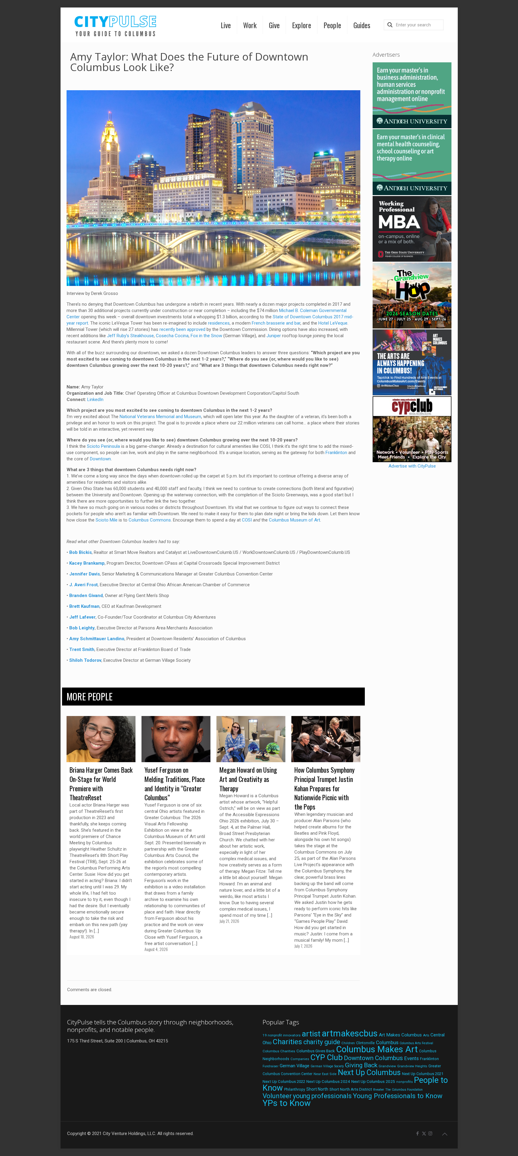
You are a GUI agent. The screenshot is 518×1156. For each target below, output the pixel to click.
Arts (426, 1035)
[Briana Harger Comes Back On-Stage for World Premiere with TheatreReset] (101, 739)
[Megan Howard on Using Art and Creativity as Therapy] (250, 739)
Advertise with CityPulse (412, 466)
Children (348, 1043)
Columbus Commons (150, 520)
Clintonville (365, 1043)
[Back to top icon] (445, 1134)
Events (411, 1058)
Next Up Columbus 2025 (373, 1081)
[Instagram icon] (430, 1133)
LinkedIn (95, 399)
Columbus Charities (279, 1051)
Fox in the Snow (206, 335)
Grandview (387, 1066)
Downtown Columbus (373, 1058)
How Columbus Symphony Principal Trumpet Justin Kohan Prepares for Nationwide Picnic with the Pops (324, 788)
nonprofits (404, 1082)
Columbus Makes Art (377, 1049)
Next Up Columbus (369, 1072)
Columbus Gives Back (315, 1050)
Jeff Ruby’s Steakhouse (130, 335)
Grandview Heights (412, 1066)
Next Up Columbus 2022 (284, 1081)
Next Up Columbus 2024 (328, 1081)
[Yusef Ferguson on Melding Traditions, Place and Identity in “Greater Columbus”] (175, 739)
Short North (317, 1089)
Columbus (387, 1042)
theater (378, 1089)
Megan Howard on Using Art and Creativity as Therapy (248, 779)
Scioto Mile (107, 520)
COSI (247, 520)
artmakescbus (350, 1033)
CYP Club (326, 1057)
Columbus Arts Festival (416, 1043)
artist (311, 1034)
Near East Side (325, 1074)
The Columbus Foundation (404, 1090)
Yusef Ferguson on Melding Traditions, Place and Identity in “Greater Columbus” (174, 783)
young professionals (322, 1096)
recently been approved (182, 329)
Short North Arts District (350, 1089)
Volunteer (277, 1096)
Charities (287, 1041)
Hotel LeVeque (332, 323)
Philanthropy (294, 1089)
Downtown (100, 459)
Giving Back (361, 1065)
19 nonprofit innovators (282, 1035)
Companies (299, 1059)
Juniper (273, 335)
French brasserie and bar (276, 323)
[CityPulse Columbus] (115, 24)
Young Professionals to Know (397, 1096)
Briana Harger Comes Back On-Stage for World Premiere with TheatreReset (101, 783)
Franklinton (336, 452)
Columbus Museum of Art (294, 520)
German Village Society (327, 1066)
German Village (294, 1065)
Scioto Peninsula (103, 446)
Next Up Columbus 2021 (422, 1073)
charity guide (321, 1042)
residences (219, 323)
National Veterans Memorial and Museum (160, 416)
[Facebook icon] (417, 1133)
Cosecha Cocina (172, 335)
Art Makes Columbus (400, 1035)
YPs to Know (287, 1103)
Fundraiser (270, 1066)
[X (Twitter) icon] (424, 1133)
